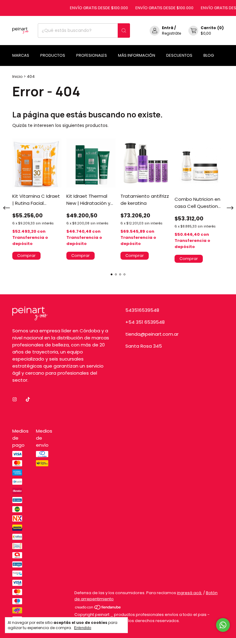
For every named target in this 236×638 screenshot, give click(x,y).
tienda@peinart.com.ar (152, 334)
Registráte (171, 33)
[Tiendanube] (98, 608)
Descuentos (179, 55)
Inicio (17, 76)
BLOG (208, 55)
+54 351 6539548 (145, 322)
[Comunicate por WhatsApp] (223, 625)
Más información (136, 55)
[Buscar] (124, 30)
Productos (52, 55)
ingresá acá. (189, 593)
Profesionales (91, 55)
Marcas (20, 55)
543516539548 (142, 310)
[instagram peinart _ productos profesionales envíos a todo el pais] (14, 399)
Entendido (82, 628)
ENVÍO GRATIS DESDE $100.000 (95, 8)
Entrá (167, 27)
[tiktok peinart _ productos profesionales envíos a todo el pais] (28, 399)
